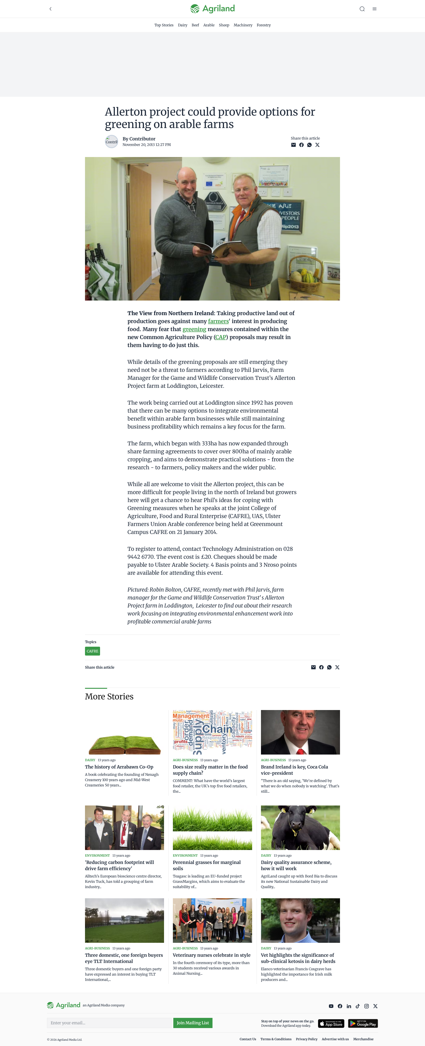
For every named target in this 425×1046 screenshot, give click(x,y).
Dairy (182, 25)
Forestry (264, 25)
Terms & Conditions (276, 1039)
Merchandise (363, 1039)
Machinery (243, 25)
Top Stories (164, 25)
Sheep (224, 25)
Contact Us (248, 1039)
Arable (208, 25)
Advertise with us (335, 1039)
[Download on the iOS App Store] (331, 1023)
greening (194, 329)
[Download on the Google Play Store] (363, 1023)
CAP (220, 337)
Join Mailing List (193, 1022)
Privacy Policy (306, 1039)
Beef (195, 25)
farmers (218, 321)
